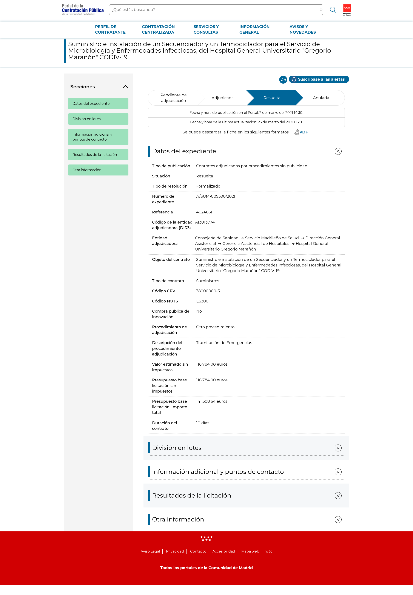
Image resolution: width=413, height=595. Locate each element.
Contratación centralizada (158, 29)
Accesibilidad (224, 551)
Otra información (87, 170)
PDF (303, 132)
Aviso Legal (150, 551)
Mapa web (250, 551)
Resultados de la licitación (94, 155)
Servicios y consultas (206, 29)
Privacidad (175, 551)
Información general (254, 29)
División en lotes (86, 119)
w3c (268, 551)
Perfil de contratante (110, 29)
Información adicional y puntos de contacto (92, 136)
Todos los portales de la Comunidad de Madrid (206, 567)
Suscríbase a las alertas (321, 79)
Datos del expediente (91, 104)
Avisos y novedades (303, 29)
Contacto (198, 551)
